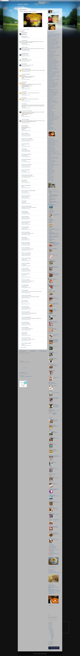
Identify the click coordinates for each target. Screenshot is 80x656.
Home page (32, 351)
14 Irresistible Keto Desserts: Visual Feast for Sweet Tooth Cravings (54, 233)
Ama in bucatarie (52, 382)
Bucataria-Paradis (52, 437)
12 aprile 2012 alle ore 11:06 (26, 208)
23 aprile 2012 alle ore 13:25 (26, 229)
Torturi (54, 371)
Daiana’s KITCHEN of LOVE (53, 303)
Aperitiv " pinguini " (51, 167)
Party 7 (50, 474)
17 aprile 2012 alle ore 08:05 (26, 213)
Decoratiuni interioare (25, 164)
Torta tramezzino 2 (51, 162)
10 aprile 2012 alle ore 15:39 (26, 203)
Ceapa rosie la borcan (51, 148)
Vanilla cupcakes (50, 128)
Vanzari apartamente (25, 159)
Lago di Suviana (55, 205)
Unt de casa (54, 316)
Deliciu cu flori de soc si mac (52, 57)
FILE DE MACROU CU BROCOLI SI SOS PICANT (56, 534)
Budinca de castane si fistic (52, 100)
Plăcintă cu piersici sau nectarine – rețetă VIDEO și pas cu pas (54, 196)
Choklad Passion (52, 538)
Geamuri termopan (24, 221)
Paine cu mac (50, 146)
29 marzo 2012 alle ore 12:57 (26, 187)
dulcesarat (51, 213)
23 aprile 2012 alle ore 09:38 (26, 224)
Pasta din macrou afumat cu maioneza (56, 214)
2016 (50, 623)
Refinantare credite (25, 185)
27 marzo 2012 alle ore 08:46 (26, 156)
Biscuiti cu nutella (55, 255)
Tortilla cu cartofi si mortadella (52, 161)
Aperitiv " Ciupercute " (51, 170)
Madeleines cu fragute (51, 80)
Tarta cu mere (50, 97)
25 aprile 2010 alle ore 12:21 (26, 116)
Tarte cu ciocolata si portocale (52, 67)
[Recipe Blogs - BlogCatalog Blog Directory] (25, 376)
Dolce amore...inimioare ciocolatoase (53, 79)
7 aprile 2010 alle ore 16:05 (26, 79)
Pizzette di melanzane (51, 171)
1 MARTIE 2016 (55, 346)
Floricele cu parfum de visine (52, 101)
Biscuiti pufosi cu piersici (52, 199)
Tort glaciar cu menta (51, 111)
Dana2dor (23, 47)
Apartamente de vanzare (25, 138)
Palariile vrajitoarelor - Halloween (53, 92)
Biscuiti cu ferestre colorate (52, 108)
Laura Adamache (52, 198)
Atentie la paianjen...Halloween (52, 91)
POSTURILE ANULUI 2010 (52, 585)
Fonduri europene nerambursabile (27, 190)
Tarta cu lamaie (50, 53)
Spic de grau (50, 168)
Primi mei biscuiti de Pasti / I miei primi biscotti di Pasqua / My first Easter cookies (56, 405)
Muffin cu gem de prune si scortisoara (53, 46)
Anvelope (23, 211)
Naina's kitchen (51, 364)
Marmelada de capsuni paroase (53, 44)
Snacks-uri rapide (50, 180)
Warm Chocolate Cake (56, 539)
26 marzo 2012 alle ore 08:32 (26, 146)
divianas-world (51, 513)
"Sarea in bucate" (52, 370)
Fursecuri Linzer (55, 322)
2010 (50, 628)
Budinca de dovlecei (52, 220)
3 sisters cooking (52, 260)
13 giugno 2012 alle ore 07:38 (26, 314)
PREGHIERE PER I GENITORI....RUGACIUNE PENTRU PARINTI (53, 587)
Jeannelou (23, 125)
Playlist (22, 373)
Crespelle (49, 109)
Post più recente (22, 351)
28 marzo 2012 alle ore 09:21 (26, 172)
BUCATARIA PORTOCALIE (53, 526)
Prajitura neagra (50, 127)
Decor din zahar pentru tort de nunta (56, 335)
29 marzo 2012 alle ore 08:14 (26, 177)
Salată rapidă (54, 261)
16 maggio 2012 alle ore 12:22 (26, 260)
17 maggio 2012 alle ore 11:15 (26, 265)
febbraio (51, 641)
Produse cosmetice (25, 258)
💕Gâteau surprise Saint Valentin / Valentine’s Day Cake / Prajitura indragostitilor (56, 244)
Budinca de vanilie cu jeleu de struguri (53, 117)
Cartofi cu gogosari (51, 177)
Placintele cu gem (51, 81)
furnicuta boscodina (52, 315)
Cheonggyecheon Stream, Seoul (55, 432)
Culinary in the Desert (52, 449)
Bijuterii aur (23, 133)
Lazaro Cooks (24, 119)
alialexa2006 (23, 53)
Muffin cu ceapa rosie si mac (52, 145)
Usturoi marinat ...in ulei (51, 149)
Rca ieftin (23, 332)
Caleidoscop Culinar (52, 309)
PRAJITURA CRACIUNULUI (55, 329)
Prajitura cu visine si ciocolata (52, 98)
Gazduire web (24, 216)
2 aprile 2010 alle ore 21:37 (26, 37)
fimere (22, 91)
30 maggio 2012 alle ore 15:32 (26, 287)
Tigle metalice (24, 306)
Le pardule (49, 121)
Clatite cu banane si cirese (52, 52)
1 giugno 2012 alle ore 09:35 (26, 292)
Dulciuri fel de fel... (52, 228)
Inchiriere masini (24, 232)
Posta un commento (23, 347)
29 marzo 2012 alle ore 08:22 (26, 182)
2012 (50, 627)
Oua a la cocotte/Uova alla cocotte (56, 426)
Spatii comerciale (24, 273)
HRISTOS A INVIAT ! (56, 514)
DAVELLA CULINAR (52, 242)
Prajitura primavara (51, 120)
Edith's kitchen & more (52, 546)
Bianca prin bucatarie (52, 248)
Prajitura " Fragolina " (51, 112)
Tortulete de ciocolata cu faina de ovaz (54, 410)
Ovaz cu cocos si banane (52, 383)
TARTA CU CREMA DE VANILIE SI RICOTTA (52, 637)
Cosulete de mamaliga (51, 160)
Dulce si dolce (23, 4)
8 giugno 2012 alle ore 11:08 (26, 309)
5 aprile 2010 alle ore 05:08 (26, 71)
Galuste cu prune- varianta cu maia (55, 508)
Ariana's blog (51, 254)
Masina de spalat (24, 247)
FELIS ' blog (51, 443)
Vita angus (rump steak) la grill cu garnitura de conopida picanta (56, 274)
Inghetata (49, 103)
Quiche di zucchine (51, 169)
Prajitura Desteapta (55, 527)
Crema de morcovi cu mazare (52, 140)
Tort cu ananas (50, 107)
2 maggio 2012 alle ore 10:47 (26, 250)
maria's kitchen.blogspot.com (54, 455)
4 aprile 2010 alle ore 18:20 (26, 66)
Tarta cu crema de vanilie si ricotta (53, 38)
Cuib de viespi (50, 99)
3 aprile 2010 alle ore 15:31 (26, 44)
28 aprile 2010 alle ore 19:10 (26, 122)
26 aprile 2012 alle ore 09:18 (26, 234)
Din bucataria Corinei (52, 358)
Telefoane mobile (24, 263)
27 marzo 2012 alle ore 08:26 (26, 151)
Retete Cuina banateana (53, 194)
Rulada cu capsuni (55, 398)
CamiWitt (23, 58)
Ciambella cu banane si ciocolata (53, 83)
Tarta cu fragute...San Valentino (53, 68)
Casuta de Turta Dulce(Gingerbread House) (55, 421)
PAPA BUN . (51, 219)
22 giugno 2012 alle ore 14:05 (26, 340)
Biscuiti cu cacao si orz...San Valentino (54, 42)
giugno (51, 629)
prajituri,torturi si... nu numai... (54, 549)
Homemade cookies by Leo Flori (54, 553)
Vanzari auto (23, 268)
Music (20, 373)
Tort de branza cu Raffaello (52, 93)
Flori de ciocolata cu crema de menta (53, 71)
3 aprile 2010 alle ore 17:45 (26, 50)
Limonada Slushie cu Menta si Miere (54, 202)
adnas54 (23, 40)
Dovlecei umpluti (50, 179)
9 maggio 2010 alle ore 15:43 (26, 130)
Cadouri (23, 180)
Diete (50, 376)
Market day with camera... (55, 451)
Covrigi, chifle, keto (55, 267)
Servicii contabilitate (25, 343)
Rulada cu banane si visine (52, 129)
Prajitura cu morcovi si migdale (52, 60)
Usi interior (23, 290)
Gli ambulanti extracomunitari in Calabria (54, 572)
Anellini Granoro (50, 32)
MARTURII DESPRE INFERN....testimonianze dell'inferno (53, 589)
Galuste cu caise (55, 279)
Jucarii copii (23, 327)
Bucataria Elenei (51, 272)
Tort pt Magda (55, 444)
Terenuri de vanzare (25, 317)
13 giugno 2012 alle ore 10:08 (26, 319)
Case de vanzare (24, 169)
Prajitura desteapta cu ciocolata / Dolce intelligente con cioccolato (54, 35)
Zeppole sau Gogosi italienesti (52, 119)
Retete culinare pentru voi (53, 266)
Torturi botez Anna (55, 468)
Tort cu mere (50, 110)
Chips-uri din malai (51, 172)
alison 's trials (51, 232)
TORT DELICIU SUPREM (55, 414)
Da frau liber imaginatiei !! (56, 392)
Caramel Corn (55, 521)
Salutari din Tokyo (52, 495)
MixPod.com (26, 373)
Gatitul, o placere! (52, 501)
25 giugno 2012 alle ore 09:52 (26, 345)
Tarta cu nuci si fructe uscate (52, 82)
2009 (50, 643)
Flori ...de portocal (51, 58)
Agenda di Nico (51, 204)
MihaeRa (23, 32)
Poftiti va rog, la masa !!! (53, 532)
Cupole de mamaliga (51, 147)
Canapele (23, 300)
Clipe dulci (51, 333)
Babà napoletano (50, 90)
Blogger (45, 653)
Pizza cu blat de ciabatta (56, 502)
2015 (50, 624)
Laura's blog (51, 210)
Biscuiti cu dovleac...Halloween (52, 89)
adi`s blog (50, 327)
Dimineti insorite (51, 507)
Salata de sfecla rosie (51, 139)
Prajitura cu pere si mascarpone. (53, 102)
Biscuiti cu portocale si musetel (52, 43)
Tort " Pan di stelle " (51, 45)
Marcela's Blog (51, 550)
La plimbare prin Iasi (52, 211)
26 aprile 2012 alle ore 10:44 (26, 239)
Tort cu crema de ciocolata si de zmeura (56, 298)
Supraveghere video (25, 154)
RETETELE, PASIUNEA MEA (53, 489)
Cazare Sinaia (24, 322)
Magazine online (24, 242)
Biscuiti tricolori (50, 78)
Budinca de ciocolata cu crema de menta (54, 47)
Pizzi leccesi (50, 159)
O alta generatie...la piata (52, 571)
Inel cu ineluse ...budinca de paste (53, 65)
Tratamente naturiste (25, 295)
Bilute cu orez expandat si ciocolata (53, 72)
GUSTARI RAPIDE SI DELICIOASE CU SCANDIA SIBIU (56, 341)
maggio (51, 630)
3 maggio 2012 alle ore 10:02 (26, 255)
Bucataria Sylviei (52, 239)
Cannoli (49, 88)
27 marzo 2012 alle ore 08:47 (26, 161)
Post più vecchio (43, 351)
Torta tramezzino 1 (51, 163)
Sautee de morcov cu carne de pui (56, 310)
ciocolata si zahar (52, 431)
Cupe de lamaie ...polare (52, 66)
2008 (50, 644)
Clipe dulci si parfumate (53, 385)
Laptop (23, 237)
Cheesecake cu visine (51, 54)
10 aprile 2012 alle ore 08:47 (26, 198)
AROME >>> (51, 222)
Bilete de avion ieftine (25, 206)
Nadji (22, 97)
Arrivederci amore (51, 570)
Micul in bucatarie (52, 297)
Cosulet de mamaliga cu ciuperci (53, 158)
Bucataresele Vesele (52, 201)
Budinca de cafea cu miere (52, 73)
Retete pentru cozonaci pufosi (54, 236)
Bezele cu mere (50, 122)
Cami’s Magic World (52, 547)
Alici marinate (50, 178)
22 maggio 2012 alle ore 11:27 (26, 282)
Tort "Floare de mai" (51, 118)
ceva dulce (51, 391)
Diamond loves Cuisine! (53, 321)
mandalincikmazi (24, 74)
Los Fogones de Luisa (25, 110)
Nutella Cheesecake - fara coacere (56, 365)
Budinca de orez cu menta (52, 59)
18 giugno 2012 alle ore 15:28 (26, 324)
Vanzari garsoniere (24, 195)
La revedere (54, 462)
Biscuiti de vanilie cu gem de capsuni (53, 61)
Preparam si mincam (52, 425)
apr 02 (52, 634)
